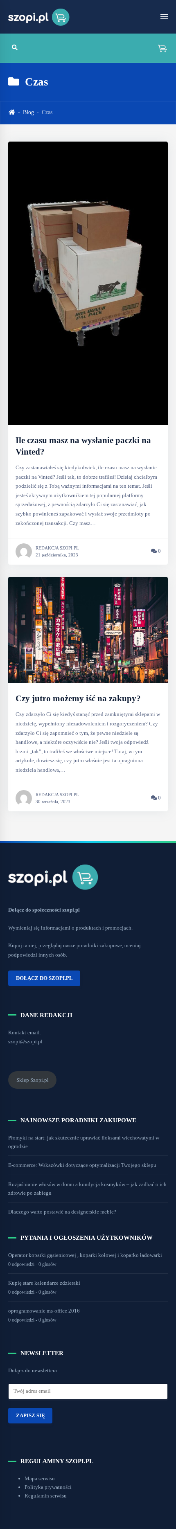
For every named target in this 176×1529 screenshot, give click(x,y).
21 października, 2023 (57, 554)
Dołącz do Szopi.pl (44, 978)
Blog (28, 112)
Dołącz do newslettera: (33, 1370)
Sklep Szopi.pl (32, 1080)
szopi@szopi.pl (25, 1041)
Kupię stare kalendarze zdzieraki (44, 1283)
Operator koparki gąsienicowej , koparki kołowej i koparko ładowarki (85, 1255)
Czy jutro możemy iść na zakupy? (78, 698)
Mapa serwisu (40, 1478)
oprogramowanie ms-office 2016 (44, 1311)
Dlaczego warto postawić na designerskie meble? (62, 1212)
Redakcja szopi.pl (57, 547)
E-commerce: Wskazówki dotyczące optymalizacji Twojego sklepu (82, 1165)
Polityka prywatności (48, 1487)
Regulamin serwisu (46, 1496)
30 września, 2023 (53, 801)
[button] (159, 48)
